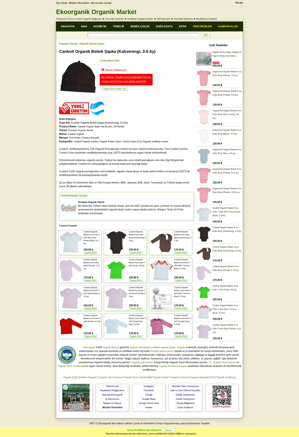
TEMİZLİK (118, 26)
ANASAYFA (68, 26)
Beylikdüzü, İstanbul (206, 18)
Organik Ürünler (161, 377)
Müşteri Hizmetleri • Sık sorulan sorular (90, 3)
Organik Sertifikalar (226, 377)
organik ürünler (168, 347)
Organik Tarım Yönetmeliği (71, 366)
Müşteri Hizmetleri (112, 407)
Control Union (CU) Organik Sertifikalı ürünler (145, 141)
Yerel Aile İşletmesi (183, 18)
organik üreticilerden (140, 347)
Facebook (149, 390)
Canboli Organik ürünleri (86, 141)
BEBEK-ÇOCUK (140, 26)
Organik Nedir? (71, 377)
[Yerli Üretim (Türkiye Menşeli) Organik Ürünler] (74, 115)
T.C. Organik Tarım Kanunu (222, 362)
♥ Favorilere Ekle (109, 60)
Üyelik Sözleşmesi (185, 399)
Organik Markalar (199, 377)
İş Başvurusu (112, 399)
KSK (212, 377)
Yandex (149, 407)
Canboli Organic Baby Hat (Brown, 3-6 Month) (101, 126)
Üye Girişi (61, 3)
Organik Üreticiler (179, 377)
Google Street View (149, 403)
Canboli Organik (76, 134)
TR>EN (239, 3)
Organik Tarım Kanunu (110, 377)
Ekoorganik (89, 347)
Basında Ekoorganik (112, 394)
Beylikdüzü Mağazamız (112, 390)
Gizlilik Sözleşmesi (185, 394)
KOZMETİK (100, 26)
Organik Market (111, 347)
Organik (181, 347)
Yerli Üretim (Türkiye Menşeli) (84, 137)
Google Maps (149, 399)
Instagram (149, 386)
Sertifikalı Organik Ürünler (140, 18)
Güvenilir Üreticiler (114, 18)
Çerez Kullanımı (185, 407)
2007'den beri (163, 18)
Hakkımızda (112, 386)
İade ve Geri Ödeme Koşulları (185, 390)
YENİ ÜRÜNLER (202, 26)
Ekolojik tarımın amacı (162, 351)
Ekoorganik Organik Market (96, 11)
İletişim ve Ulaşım (112, 403)
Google (148, 394)
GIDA (84, 26)
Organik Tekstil (68, 43)
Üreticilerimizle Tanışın (74, 195)
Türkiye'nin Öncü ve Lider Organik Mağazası (79, 18)
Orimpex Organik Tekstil (80, 130)
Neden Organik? (89, 377)
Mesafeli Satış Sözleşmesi (185, 386)
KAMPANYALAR (228, 26)
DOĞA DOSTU (164, 26)
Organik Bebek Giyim (91, 43)
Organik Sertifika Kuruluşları (173, 366)
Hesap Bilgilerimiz (186, 403)
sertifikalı (155, 347)
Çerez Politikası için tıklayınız (144, 430)
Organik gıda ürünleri (142, 362)
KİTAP (182, 26)
